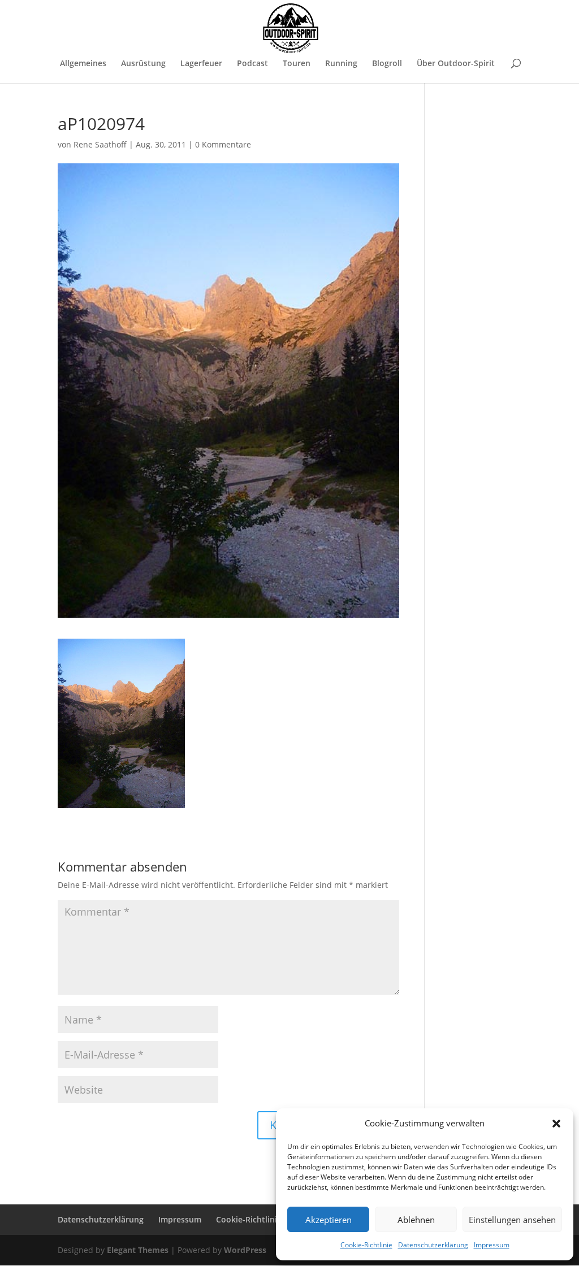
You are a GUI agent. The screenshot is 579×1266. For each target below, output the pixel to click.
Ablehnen (416, 1219)
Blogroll (387, 63)
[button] (556, 1123)
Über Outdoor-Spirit (456, 63)
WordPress (245, 1250)
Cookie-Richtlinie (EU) (257, 1219)
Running (341, 63)
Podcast (252, 63)
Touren (296, 63)
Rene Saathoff (100, 144)
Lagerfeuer (201, 63)
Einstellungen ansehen (512, 1219)
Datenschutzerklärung (433, 1245)
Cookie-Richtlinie (366, 1245)
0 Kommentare (223, 144)
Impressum (491, 1245)
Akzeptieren (328, 1219)
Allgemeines (83, 63)
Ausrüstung (143, 63)
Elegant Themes (137, 1250)
